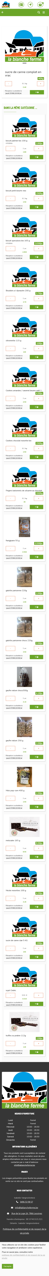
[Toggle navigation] (44, 12)
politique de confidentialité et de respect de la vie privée (23, 1257)
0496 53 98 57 (26, 1201)
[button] (2, 12)
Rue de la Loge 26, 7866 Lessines (26, 1213)
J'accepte (7, 1266)
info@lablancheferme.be (24, 1165)
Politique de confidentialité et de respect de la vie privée (24, 1231)
